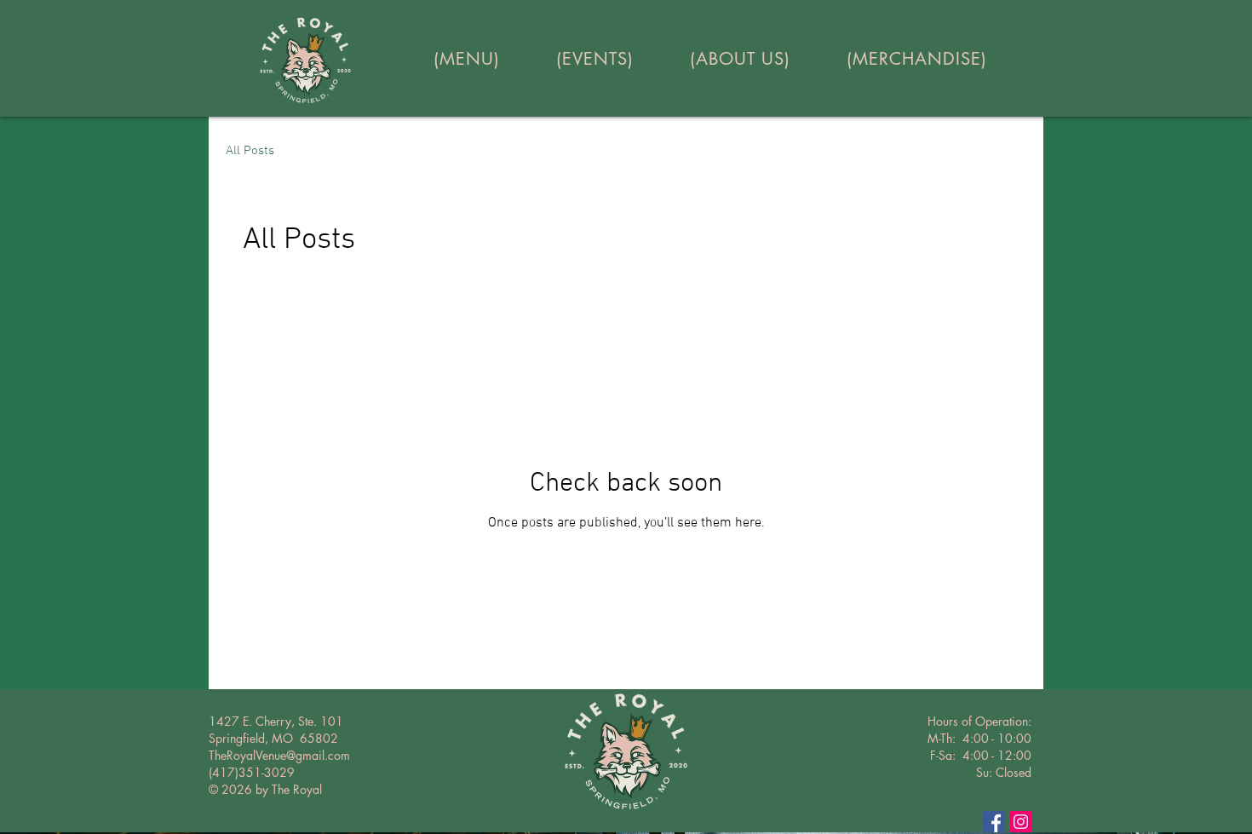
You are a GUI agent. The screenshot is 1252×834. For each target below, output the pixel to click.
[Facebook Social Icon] (993, 821)
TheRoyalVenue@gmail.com (279, 755)
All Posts (250, 150)
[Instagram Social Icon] (1020, 821)
